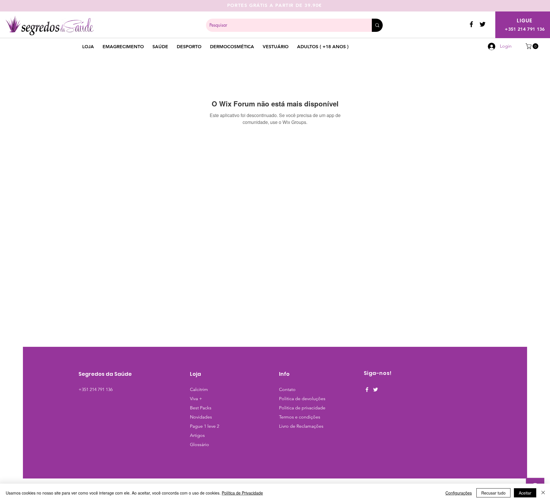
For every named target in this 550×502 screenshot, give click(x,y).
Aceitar (525, 493)
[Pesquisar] (377, 25)
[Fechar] (543, 492)
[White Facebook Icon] (367, 389)
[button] (533, 46)
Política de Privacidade (242, 493)
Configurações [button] (458, 493)
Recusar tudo (493, 493)
